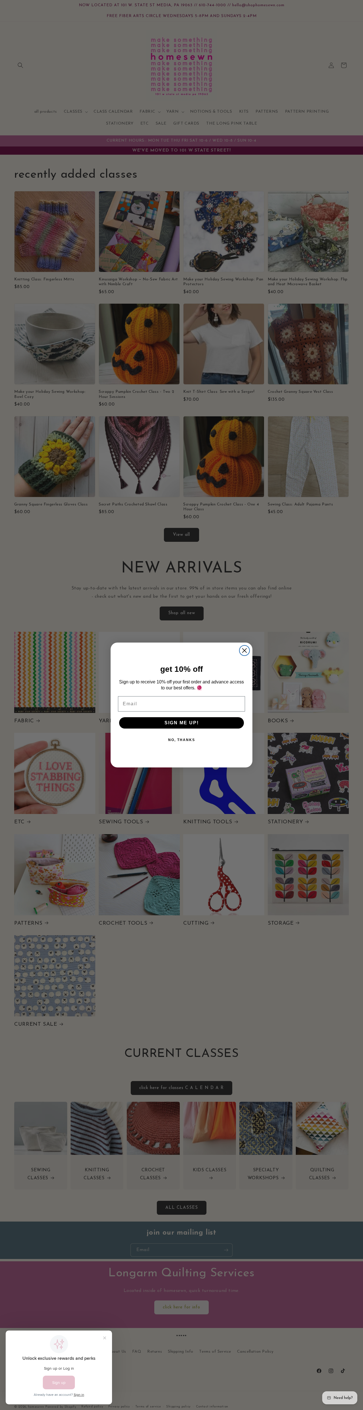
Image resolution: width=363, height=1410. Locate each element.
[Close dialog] (244, 650)
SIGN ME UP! (181, 722)
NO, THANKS (181, 740)
